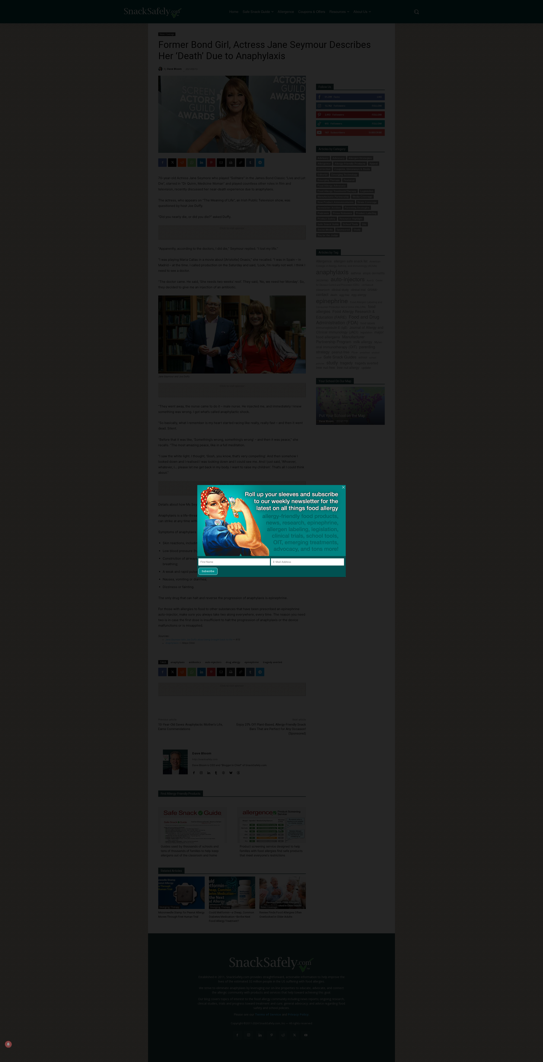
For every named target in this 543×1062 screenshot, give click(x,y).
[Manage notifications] (8, 1044)
